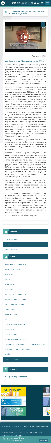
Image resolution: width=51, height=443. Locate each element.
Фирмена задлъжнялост (15, 324)
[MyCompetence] (25, 411)
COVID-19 (9, 274)
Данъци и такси (11, 334)
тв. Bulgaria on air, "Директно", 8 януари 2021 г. (24, 61)
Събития (8, 354)
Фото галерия (11, 239)
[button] (42, 3)
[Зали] (32, 3)
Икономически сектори (14, 304)
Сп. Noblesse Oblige (13, 269)
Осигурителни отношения (15, 299)
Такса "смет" (10, 309)
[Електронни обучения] (25, 401)
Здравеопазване (12, 359)
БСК (7, 319)
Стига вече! (10, 284)
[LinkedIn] (26, 3)
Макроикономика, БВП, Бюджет (18, 349)
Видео (7, 244)
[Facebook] (29, 3)
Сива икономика (12, 314)
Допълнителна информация (13, 440)
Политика (9, 289)
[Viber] (23, 3)
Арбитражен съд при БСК (15, 264)
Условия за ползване (10, 432)
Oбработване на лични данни (30, 432)
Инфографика (11, 249)
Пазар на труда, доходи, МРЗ (17, 339)
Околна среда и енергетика (16, 294)
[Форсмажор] (25, 391)
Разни (7, 279)
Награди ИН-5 (10, 329)
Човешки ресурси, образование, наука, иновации (25, 344)
